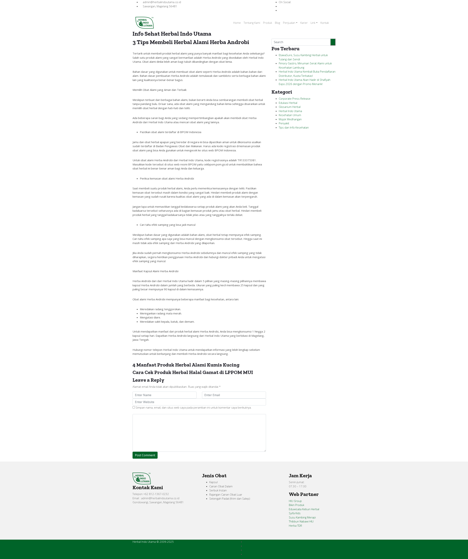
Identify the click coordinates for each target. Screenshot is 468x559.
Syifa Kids (295, 513)
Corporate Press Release (294, 98)
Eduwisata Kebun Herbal (304, 509)
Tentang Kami (252, 22)
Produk (267, 22)
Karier (304, 22)
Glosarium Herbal (290, 107)
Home (237, 22)
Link (313, 22)
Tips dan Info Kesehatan (294, 127)
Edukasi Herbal (288, 103)
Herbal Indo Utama (290, 111)
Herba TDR (295, 525)
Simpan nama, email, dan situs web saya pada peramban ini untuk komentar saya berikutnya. (194, 407)
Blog (277, 22)
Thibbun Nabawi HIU (301, 521)
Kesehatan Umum (290, 115)
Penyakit (284, 123)
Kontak (324, 22)
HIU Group (295, 501)
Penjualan (289, 22)
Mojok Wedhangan (290, 119)
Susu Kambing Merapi (302, 517)
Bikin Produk (296, 505)
